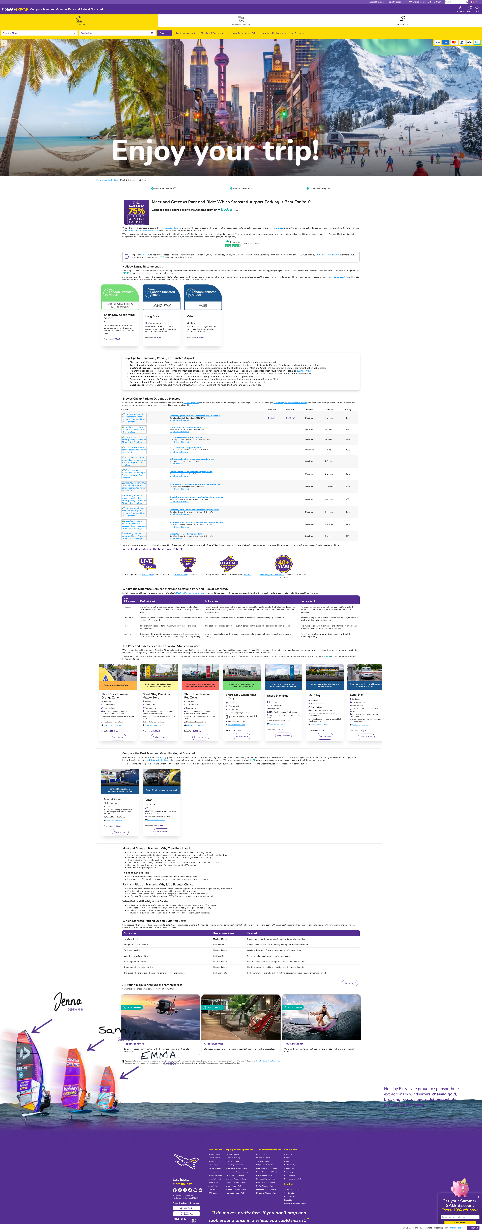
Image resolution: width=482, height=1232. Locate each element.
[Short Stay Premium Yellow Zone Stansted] (159, 677)
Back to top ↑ (350, 983)
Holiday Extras (15, 9)
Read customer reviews (112, 725)
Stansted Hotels (262, 1161)
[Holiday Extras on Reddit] (200, 1190)
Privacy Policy (289, 1196)
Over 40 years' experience (272, 574)
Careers (287, 1158)
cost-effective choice (150, 230)
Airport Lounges (214, 1161)
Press (286, 1161)
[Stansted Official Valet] (161, 781)
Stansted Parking (232, 1161)
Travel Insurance (214, 1165)
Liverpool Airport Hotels (265, 1179)
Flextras (247, 574)
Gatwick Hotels (262, 1154)
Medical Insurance (215, 1168)
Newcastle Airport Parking (236, 1193)
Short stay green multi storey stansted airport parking (195, 416)
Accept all (473, 1227)
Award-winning (181, 574)
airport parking (171, 228)
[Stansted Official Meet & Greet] (120, 781)
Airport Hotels (214, 1158)
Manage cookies (457, 1228)
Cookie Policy (289, 1193)
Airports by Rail (214, 1179)
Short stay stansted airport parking (186, 534)
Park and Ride (132, 230)
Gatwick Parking (232, 1154)
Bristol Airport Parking (235, 1186)
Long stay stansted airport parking (186, 437)
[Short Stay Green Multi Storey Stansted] (242, 677)
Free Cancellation (340, 277)
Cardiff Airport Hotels (264, 1175)
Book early (145, 254)
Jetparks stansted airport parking (185, 427)
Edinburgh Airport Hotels (266, 1189)
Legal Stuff (288, 1200)
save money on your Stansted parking (290, 402)
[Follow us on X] (180, 1190)
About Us (288, 1154)
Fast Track (212, 1189)
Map (172, 420)
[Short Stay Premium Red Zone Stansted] (200, 677)
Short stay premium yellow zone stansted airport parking (196, 522)
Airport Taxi (213, 1186)
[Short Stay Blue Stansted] (283, 677)
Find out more (117, 737)
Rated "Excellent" (252, 243)
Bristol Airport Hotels (264, 1186)
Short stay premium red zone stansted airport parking (195, 510)
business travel (304, 370)
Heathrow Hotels (263, 1158)
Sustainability (289, 1165)
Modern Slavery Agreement (295, 1203)
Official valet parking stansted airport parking (191, 471)
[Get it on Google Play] (186, 1213)
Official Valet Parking (158, 760)
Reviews (185, 420)
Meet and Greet (275, 228)
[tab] (79, 20)
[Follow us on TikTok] (190, 1190)
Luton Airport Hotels (264, 1165)
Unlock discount (460, 1222)
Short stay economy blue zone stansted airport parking (195, 484)
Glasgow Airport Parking (235, 1182)
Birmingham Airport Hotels (267, 1172)
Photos (177, 420)
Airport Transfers (215, 1175)
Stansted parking (191, 402)
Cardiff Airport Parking (235, 1175)
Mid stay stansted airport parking (185, 447)
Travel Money (213, 1182)
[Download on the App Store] (186, 1208)
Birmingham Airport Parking (237, 1172)
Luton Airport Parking (234, 1165)
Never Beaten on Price (329, 254)
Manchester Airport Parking (236, 1168)
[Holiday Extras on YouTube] (195, 1190)
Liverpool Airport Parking (236, 1179)
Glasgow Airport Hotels (265, 1182)
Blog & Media (289, 1175)
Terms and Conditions (292, 1189)
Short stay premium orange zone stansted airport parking (196, 497)
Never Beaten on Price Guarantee (267, 1061)
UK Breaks (212, 1193)
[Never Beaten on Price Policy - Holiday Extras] (175, 188)
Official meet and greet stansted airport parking (192, 459)
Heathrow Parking (233, 1158)
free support (147, 574)
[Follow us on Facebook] (175, 1190)
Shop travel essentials (293, 1179)
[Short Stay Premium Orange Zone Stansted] (118, 677)
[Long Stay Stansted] (366, 677)
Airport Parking (214, 1154)
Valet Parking (160, 757)
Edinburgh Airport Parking (236, 1189)
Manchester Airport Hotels (266, 1168)
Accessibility (289, 1168)
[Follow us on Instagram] (185, 1190)
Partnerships (289, 1172)
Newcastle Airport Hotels (266, 1193)
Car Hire (211, 1172)
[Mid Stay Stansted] (325, 677)
